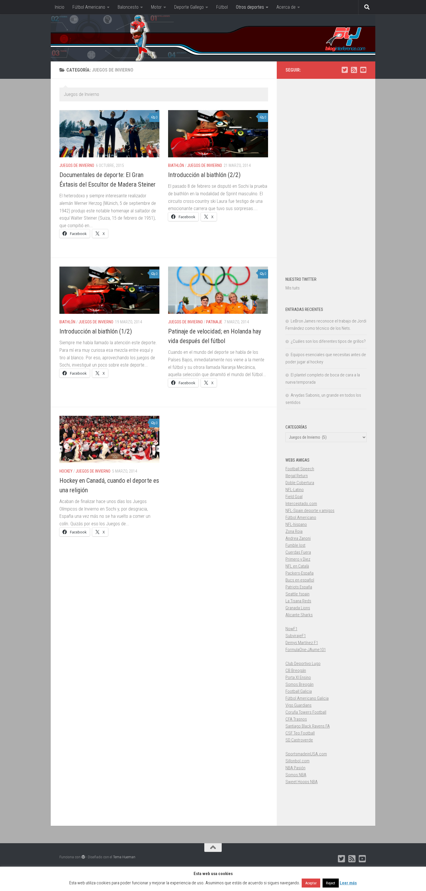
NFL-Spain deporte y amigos (309, 510)
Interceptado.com (301, 503)
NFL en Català (297, 566)
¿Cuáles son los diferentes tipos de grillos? (328, 341)
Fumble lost (295, 545)
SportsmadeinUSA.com (306, 754)
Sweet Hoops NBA (301, 781)
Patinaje (214, 322)
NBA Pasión (295, 767)
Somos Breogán (299, 684)
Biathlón (176, 165)
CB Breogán (295, 670)
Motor (156, 7)
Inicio (59, 7)
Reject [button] (330, 883)
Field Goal (294, 496)
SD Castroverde (299, 740)
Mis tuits (292, 288)
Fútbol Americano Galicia (307, 698)
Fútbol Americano (88, 7)
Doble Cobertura (299, 482)
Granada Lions (297, 608)
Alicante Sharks (299, 614)
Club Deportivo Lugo (303, 663)
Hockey (65, 471)
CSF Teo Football (300, 733)
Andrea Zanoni (298, 538)
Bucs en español (299, 580)
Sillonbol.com (297, 761)
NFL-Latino (294, 489)
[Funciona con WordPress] (83, 857)
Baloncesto (128, 7)
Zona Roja (294, 531)
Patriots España (298, 587)
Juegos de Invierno (76, 165)
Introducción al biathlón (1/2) (95, 331)
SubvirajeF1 (295, 635)
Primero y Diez (297, 559)
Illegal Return (296, 475)
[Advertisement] (326, 174)
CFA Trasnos (296, 719)
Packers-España (299, 573)
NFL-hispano (296, 524)
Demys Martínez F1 (301, 642)
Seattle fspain (297, 594)
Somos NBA (295, 774)
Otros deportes (250, 7)
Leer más (348, 882)
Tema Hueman (124, 857)
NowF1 (291, 628)
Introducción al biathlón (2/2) (204, 174)
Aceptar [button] (311, 883)
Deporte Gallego (189, 7)
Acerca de (286, 7)
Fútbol (222, 7)
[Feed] (353, 69)
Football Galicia (298, 691)
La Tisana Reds (298, 601)
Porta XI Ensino (298, 677)
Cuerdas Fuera (298, 552)
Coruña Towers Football (305, 712)
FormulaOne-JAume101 (305, 649)
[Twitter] (344, 69)
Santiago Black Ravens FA (307, 726)
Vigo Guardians (298, 705)
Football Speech (299, 468)
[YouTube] (363, 69)
